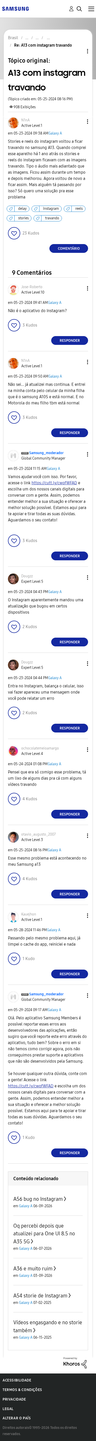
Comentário (69, 248)
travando (52, 218)
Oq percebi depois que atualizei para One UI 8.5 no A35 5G (44, 1234)
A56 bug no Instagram (38, 1199)
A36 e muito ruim (32, 1268)
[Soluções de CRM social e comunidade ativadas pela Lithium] (75, 1362)
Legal (8, 1409)
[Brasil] (15, 8)
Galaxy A (55, 133)
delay (22, 208)
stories (23, 218)
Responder (70, 340)
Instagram (51, 208)
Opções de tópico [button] (79, 51)
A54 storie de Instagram (40, 1296)
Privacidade (14, 1399)
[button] (79, 122)
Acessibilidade (17, 1380)
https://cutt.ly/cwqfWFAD (54, 482)
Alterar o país (17, 1418)
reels (79, 208)
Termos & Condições (22, 1390)
